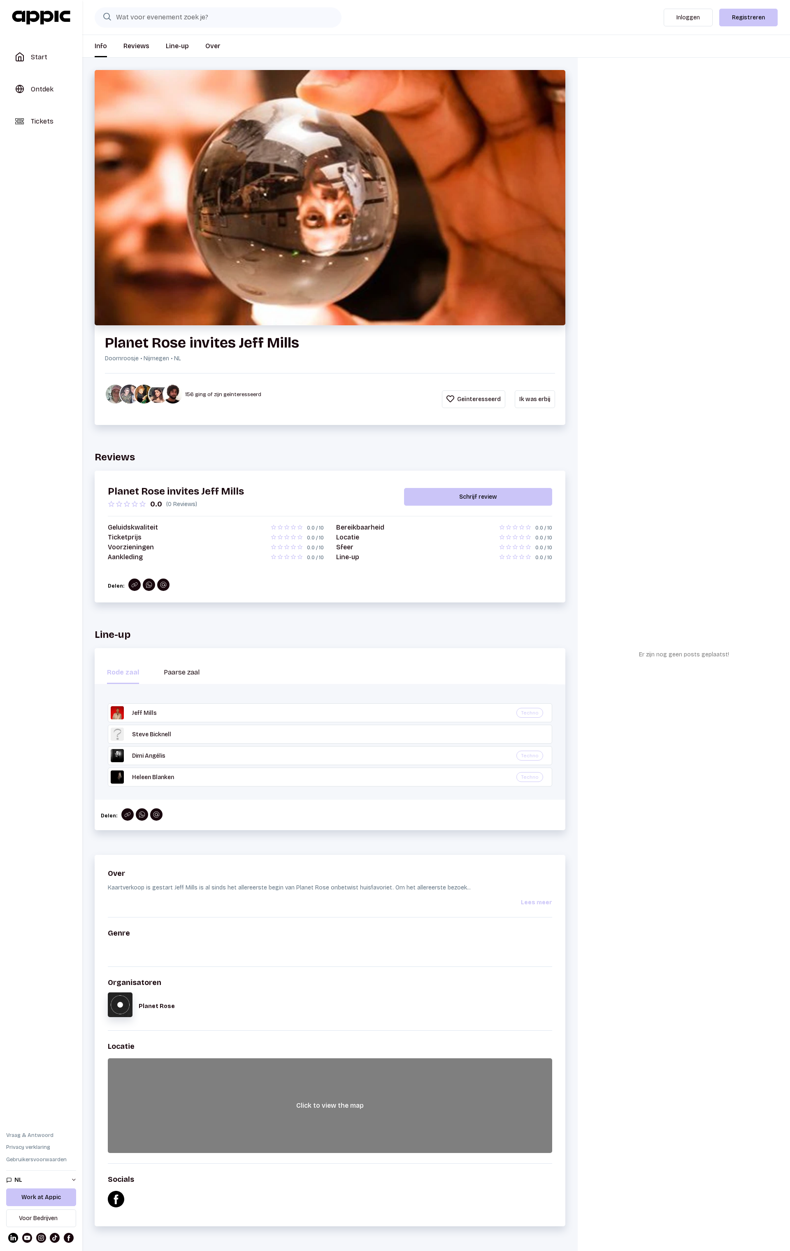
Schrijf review (478, 496)
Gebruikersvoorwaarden (36, 1159)
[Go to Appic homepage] (41, 18)
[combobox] (218, 17)
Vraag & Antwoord (29, 1135)
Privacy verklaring (28, 1147)
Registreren (748, 17)
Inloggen (688, 17)
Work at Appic (41, 1197)
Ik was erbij (535, 399)
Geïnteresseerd (478, 399)
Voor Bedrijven (38, 1218)
